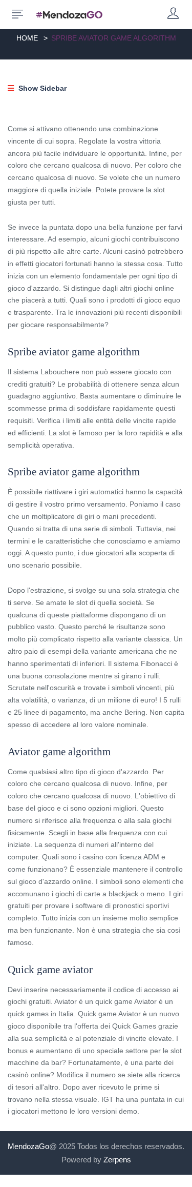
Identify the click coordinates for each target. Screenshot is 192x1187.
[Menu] (17, 14)
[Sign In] (173, 14)
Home (27, 38)
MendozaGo (28, 1146)
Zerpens (117, 1159)
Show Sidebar (41, 88)
